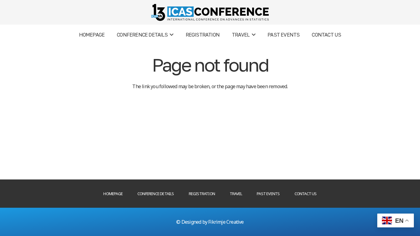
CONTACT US (306, 193)
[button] (170, 35)
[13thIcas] (210, 12)
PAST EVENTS (268, 193)
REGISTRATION (202, 193)
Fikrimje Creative (226, 221)
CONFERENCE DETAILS (155, 193)
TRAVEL (236, 193)
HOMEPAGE (113, 193)
